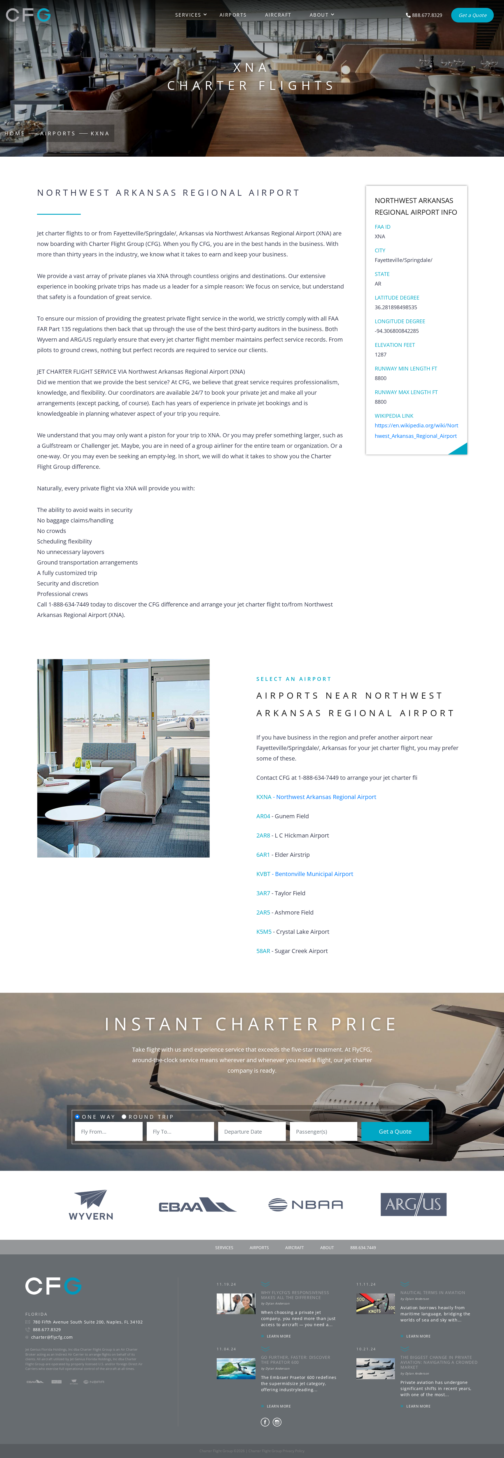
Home (15, 133)
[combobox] (109, 1131)
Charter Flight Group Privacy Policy (276, 1450)
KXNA (100, 133)
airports (259, 1247)
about (327, 1247)
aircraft (294, 1247)
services (224, 1247)
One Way (99, 1116)
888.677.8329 (47, 1329)
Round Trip (151, 1116)
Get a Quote (395, 1131)
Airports (233, 15)
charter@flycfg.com (52, 1337)
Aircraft (278, 15)
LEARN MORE (279, 1336)
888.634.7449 (363, 1247)
